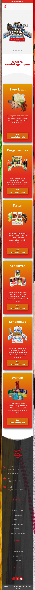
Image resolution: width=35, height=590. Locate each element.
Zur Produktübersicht (17, 40)
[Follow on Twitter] (17, 578)
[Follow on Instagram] (21, 578)
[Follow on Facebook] (13, 578)
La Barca (17, 24)
